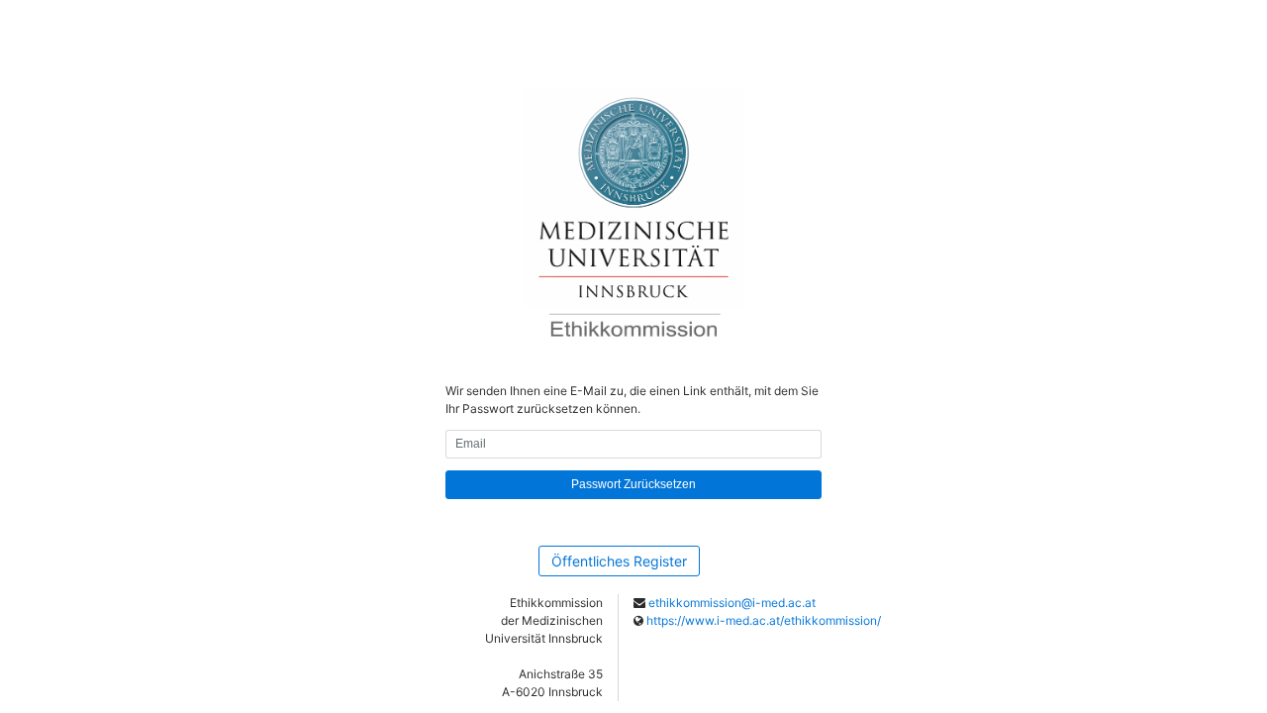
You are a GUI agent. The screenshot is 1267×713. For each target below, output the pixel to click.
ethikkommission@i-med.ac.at (732, 602)
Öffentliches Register (619, 561)
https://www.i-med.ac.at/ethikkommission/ (763, 620)
